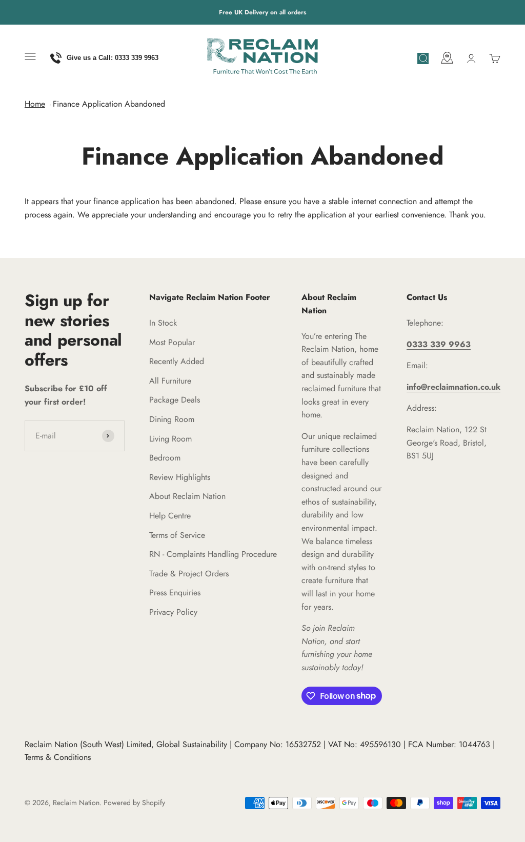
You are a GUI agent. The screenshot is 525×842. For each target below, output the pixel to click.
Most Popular (172, 342)
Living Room (170, 439)
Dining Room (171, 419)
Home (35, 104)
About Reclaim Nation (187, 496)
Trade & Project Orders (189, 573)
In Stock (163, 323)
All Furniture (170, 381)
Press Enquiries (174, 592)
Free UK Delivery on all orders (262, 12)
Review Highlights (179, 477)
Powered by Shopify (134, 802)
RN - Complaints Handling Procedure (213, 554)
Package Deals (174, 400)
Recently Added (176, 361)
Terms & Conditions (58, 757)
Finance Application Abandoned (109, 104)
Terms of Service (177, 535)
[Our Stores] (447, 60)
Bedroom (164, 458)
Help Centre (170, 516)
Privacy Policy (173, 612)
